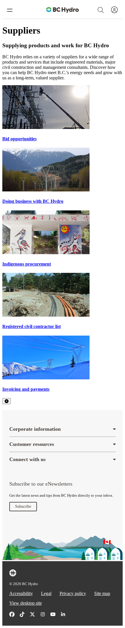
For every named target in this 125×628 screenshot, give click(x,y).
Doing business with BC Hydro (32, 201)
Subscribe (23, 506)
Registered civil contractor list (31, 326)
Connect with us (27, 459)
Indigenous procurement (26, 263)
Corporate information (35, 429)
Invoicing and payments (25, 389)
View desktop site (25, 603)
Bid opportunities (19, 138)
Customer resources (31, 444)
